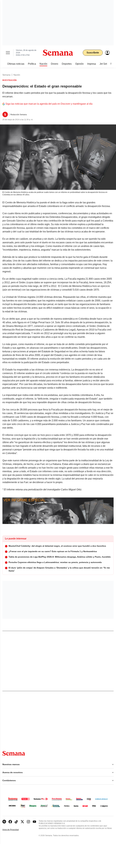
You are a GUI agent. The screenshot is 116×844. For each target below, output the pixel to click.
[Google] (4, 822)
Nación (16, 75)
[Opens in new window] (10, 822)
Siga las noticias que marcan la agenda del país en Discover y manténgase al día (48, 103)
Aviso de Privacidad (13, 830)
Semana (6, 75)
